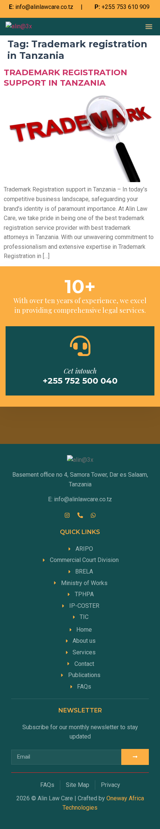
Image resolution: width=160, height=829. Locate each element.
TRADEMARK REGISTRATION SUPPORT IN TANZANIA (65, 77)
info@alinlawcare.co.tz (44, 6)
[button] (148, 26)
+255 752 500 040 (80, 381)
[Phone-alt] (80, 515)
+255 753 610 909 (126, 6)
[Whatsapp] (93, 515)
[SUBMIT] (135, 757)
